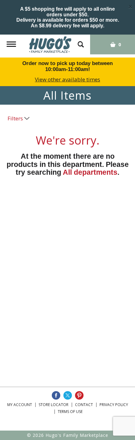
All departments (90, 172)
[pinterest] (79, 395)
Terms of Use (70, 411)
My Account (19, 404)
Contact (84, 404)
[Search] (81, 41)
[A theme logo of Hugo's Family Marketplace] (50, 44)
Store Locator (53, 404)
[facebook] (56, 395)
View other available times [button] (67, 79)
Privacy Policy (114, 404)
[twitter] (67, 395)
